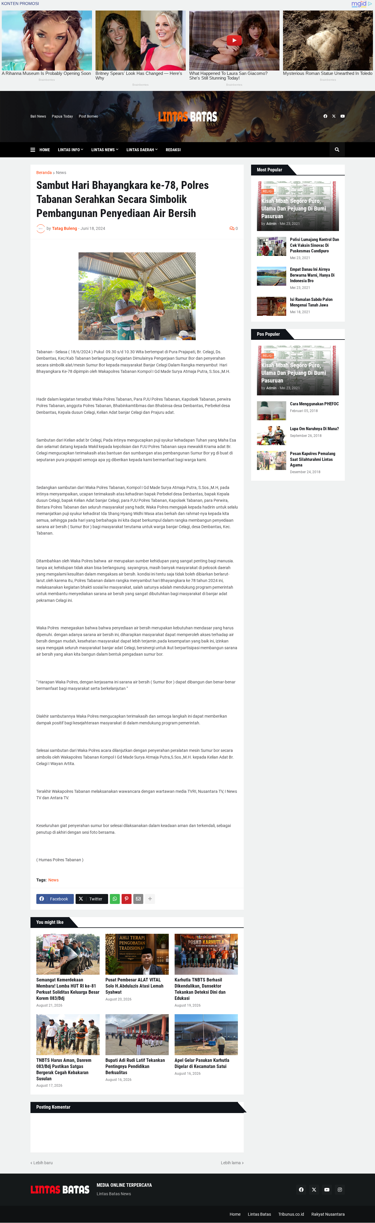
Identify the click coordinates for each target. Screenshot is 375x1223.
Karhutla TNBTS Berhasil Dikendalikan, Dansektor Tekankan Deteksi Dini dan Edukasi (200, 989)
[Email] (138, 899)
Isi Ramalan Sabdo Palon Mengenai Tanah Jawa (311, 302)
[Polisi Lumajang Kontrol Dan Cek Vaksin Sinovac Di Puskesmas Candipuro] (271, 246)
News (61, 172)
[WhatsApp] (115, 899)
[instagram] (340, 1190)
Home (235, 1214)
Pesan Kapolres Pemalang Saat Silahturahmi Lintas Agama (312, 459)
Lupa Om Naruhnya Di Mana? (314, 428)
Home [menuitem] (45, 149)
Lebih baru (43, 1162)
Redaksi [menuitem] (173, 149)
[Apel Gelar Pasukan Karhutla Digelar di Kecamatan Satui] (206, 1034)
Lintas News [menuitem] (103, 149)
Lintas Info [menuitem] (69, 149)
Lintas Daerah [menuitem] (140, 149)
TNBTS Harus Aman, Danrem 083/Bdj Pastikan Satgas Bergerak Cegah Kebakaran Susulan (63, 1069)
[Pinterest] (127, 899)
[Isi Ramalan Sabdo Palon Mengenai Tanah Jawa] (271, 306)
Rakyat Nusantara (328, 1214)
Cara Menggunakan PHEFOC (314, 403)
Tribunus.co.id (291, 1214)
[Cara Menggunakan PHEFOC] (271, 410)
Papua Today (62, 116)
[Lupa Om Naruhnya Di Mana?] (271, 435)
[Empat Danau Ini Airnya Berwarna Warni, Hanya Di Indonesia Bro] (271, 276)
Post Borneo (88, 116)
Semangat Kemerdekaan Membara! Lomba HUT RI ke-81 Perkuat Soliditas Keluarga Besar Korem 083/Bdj (67, 989)
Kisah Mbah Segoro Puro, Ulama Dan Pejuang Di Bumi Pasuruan (293, 208)
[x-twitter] (334, 116)
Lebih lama (231, 1162)
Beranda (44, 172)
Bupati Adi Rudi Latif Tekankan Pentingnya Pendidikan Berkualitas (135, 1066)
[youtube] (342, 116)
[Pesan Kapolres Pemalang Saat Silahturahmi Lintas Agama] (271, 460)
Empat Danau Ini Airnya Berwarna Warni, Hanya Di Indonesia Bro (312, 275)
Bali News (38, 116)
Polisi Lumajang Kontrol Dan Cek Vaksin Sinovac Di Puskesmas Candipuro (314, 245)
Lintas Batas (259, 1214)
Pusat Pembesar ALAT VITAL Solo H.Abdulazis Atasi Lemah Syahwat (134, 986)
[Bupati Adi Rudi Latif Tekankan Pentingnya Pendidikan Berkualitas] (137, 1034)
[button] (35, 149)
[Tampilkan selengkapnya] (150, 899)
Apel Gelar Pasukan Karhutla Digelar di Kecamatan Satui (202, 1063)
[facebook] (325, 116)
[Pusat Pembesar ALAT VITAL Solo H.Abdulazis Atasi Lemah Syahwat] (137, 954)
